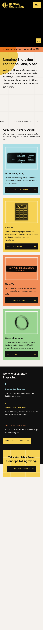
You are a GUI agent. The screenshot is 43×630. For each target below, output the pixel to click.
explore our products (20, 469)
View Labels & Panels (15, 441)
